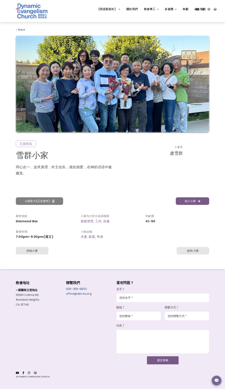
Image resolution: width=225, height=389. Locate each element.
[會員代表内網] (215, 9)
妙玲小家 (193, 251)
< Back (20, 30)
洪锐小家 (32, 251)
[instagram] (29, 372)
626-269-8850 (77, 289)
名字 (120, 289)
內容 (120, 326)
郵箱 (120, 307)
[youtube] (17, 372)
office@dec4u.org (79, 294)
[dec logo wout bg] (31, 5)
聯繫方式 (171, 307)
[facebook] (23, 372)
